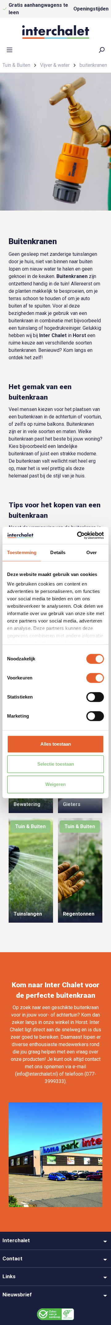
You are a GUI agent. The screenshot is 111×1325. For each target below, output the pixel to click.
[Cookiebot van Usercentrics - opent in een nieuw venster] (78, 535)
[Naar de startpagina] (55, 32)
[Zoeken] (101, 49)
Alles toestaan (55, 744)
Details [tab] (57, 552)
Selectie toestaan (55, 764)
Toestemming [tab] (21, 552)
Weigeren (55, 784)
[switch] (95, 678)
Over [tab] (91, 552)
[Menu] (9, 49)
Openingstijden (91, 9)
